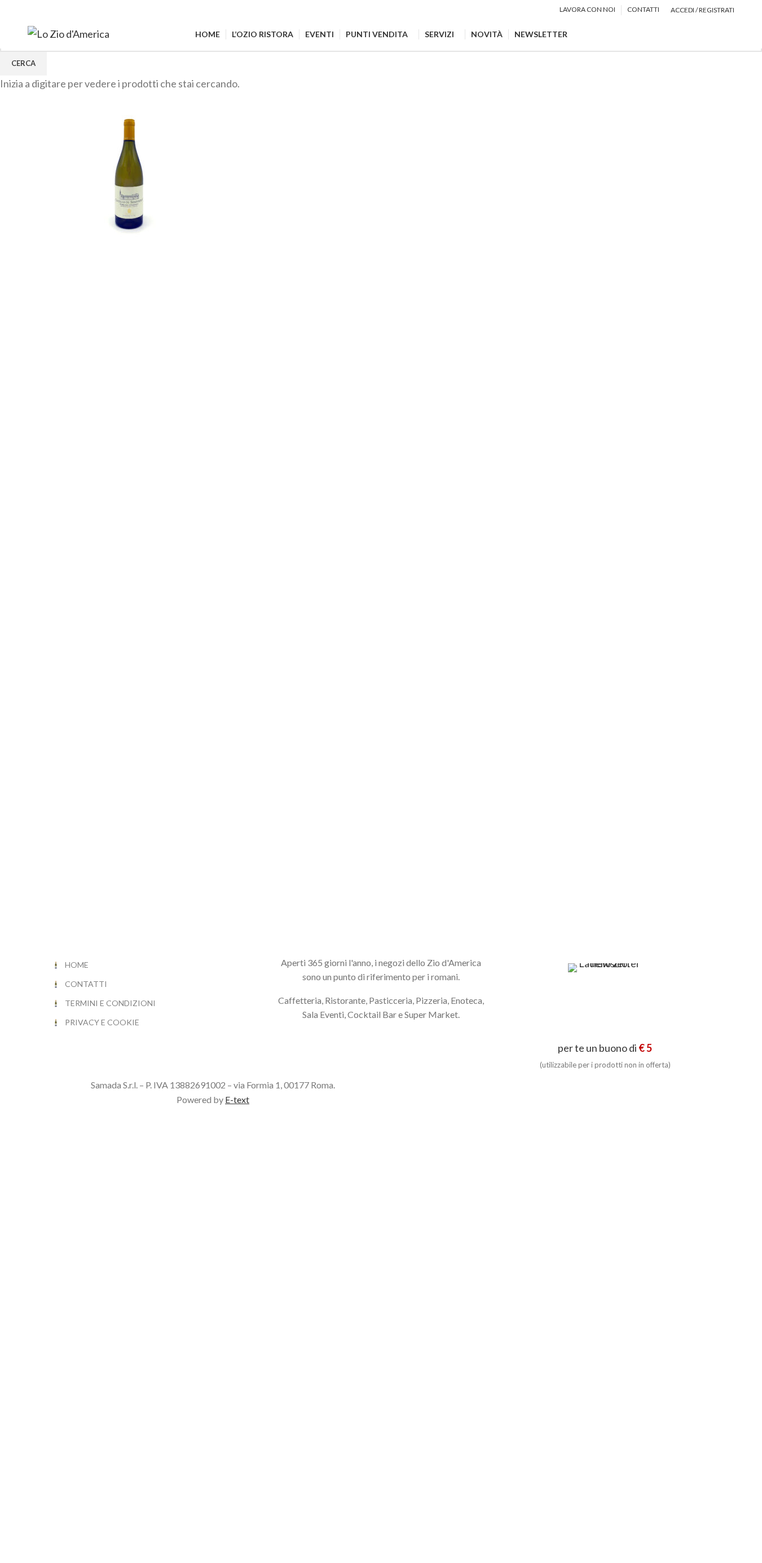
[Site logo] (68, 32)
